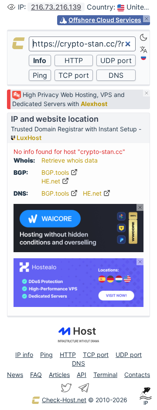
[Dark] (143, 37)
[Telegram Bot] (83, 388)
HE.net (51, 181)
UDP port (129, 354)
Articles (59, 374)
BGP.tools (56, 172)
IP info (24, 354)
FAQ (36, 374)
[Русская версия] (143, 57)
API (81, 374)
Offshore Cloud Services (104, 19)
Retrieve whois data (69, 160)
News (15, 374)
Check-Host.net (64, 399)
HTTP (68, 354)
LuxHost (28, 137)
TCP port (96, 354)
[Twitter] (66, 388)
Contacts (137, 374)
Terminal (105, 374)
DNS (78, 363)
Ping (46, 354)
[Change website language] (143, 49)
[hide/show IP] (11, 7)
